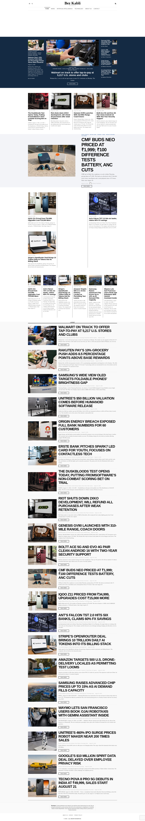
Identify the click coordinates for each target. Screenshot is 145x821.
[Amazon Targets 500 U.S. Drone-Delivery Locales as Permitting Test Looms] (80, 280)
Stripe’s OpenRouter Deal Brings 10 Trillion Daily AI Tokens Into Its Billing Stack (42, 259)
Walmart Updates (93, 337)
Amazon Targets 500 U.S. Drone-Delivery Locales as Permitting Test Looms (80, 293)
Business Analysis (62, 743)
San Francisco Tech (87, 718)
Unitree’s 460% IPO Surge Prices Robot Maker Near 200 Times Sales (87, 736)
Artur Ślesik (105, 46)
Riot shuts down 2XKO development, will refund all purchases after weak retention (60, 115)
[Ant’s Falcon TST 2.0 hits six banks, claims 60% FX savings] (103, 203)
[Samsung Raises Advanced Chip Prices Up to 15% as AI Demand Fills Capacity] (95, 280)
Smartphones (81, 557)
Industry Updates (79, 512)
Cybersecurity (65, 432)
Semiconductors (83, 693)
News (73, 68)
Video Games (90, 485)
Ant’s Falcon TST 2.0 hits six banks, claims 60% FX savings (103, 219)
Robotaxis (80, 718)
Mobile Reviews (65, 557)
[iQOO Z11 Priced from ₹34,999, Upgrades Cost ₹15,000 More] (42, 203)
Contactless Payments (66, 457)
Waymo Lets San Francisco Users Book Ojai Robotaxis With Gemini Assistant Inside (110, 293)
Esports (60, 512)
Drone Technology (76, 670)
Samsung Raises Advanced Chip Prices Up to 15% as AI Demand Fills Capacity (95, 294)
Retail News (90, 68)
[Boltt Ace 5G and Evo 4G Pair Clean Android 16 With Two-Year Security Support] (107, 101)
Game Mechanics (68, 485)
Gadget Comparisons (62, 789)
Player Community (90, 512)
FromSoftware (61, 485)
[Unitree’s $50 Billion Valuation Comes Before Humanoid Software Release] (114, 51)
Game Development (66, 512)
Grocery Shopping (32, 54)
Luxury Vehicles (84, 532)
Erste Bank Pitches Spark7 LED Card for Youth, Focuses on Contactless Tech (106, 72)
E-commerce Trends (84, 670)
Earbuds (99, 134)
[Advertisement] (72, 22)
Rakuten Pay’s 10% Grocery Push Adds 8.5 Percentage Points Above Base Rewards (36, 60)
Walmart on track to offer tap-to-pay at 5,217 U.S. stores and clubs (72, 73)
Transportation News (95, 718)
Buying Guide (93, 134)
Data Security (65, 766)
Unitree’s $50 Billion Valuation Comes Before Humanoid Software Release (105, 52)
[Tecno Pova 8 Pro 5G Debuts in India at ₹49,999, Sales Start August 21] (42, 787)
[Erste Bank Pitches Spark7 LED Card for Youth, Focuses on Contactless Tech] (114, 71)
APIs (59, 647)
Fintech (39, 52)
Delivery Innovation (68, 670)
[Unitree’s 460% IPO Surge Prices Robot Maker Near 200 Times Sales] (42, 741)
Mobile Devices (76, 385)
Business (69, 693)
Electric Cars (74, 532)
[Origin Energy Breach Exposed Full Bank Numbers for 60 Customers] (114, 62)
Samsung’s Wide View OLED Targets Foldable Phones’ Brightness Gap (106, 42)
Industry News (81, 485)
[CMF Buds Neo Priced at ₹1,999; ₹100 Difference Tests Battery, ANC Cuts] (51, 161)
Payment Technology (80, 68)
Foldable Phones (69, 385)
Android (60, 557)
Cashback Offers (32, 51)
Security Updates (74, 557)
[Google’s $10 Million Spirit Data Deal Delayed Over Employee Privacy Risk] (42, 764)
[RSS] (115, 3)
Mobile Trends (70, 789)
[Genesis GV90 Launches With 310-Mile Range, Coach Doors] (84, 101)
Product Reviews (110, 134)
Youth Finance (90, 457)
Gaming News (73, 512)
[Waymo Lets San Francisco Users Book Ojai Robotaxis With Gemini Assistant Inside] (110, 280)
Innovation (82, 457)
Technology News (88, 601)
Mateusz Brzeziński (107, 66)
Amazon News (61, 670)
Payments (77, 647)
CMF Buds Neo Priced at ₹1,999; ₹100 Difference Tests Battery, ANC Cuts (98, 154)
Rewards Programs (33, 55)
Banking (60, 432)
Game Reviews (75, 485)
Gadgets (60, 601)
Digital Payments (66, 68)
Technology (86, 557)
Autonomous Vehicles (71, 718)
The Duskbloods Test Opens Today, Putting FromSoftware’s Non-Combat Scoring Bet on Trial (37, 116)
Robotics (73, 743)
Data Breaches (71, 432)
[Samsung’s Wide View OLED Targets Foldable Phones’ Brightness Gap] (114, 42)
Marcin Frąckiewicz (107, 57)
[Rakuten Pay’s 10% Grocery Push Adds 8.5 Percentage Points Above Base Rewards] (36, 45)
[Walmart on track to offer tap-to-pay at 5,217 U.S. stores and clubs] (72, 53)
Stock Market (77, 743)
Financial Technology (75, 457)
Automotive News (62, 532)
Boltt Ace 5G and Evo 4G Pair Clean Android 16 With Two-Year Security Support (106, 115)
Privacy (78, 432)
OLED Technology (86, 385)
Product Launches (75, 601)
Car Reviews (68, 532)
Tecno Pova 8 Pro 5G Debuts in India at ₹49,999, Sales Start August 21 (85, 783)
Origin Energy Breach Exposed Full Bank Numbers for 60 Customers (106, 62)
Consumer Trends (57, 68)
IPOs (67, 743)
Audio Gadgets (85, 134)
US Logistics (94, 670)
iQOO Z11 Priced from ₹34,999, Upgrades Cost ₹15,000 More (40, 219)
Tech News (84, 135)
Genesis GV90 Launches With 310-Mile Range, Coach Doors (83, 115)
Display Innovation (62, 385)
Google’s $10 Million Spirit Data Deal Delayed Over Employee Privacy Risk (87, 759)
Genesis (78, 532)
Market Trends (74, 693)
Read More (73, 84)
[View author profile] (90, 183)
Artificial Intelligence (65, 647)
